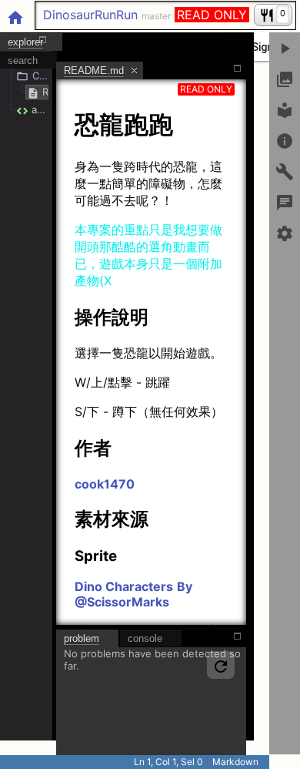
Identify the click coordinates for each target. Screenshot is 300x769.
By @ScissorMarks (133, 594)
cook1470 (105, 484)
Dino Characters (124, 586)
